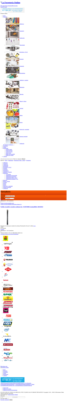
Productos (5, 16)
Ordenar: (2, 197)
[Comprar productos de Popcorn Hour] (8, 266)
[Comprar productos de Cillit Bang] (5, 277)
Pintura (5, 385)
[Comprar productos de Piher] (8, 252)
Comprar (2, 229)
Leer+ (34, 225)
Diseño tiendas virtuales (13, 394)
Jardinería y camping (14, 384)
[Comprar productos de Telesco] (8, 261)
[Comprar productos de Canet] (8, 290)
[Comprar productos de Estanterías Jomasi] (8, 306)
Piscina (8, 385)
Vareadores (28, 160)
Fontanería (3, 384)
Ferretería (29, 383)
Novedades (5, 145)
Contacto (5, 156)
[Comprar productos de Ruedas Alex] (8, 256)
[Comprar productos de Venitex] (8, 320)
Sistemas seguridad (23, 385)
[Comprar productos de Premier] (8, 286)
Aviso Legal (8, 152)
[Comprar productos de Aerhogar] (8, 244)
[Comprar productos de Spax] (8, 295)
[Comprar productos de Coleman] (8, 303)
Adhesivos (3, 383)
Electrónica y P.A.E (23, 383)
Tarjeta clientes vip (17, 204)
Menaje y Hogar (31, 384)
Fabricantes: (3, 194)
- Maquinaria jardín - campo (11, 177)
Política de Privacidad (10, 154)
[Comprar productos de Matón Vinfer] (6, 350)
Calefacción (11, 383)
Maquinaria (10, 160)
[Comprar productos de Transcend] (8, 345)
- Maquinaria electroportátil (11, 175)
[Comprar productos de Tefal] (5, 282)
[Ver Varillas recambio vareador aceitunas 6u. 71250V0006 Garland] (8, 224)
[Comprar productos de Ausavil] (8, 300)
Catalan (5, 6)
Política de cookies (9, 155)
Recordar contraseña (5, 399)
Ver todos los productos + (8, 144)
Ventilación (29, 385)
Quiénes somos (9, 149)
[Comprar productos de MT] (7, 342)
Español (2, 6)
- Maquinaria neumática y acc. (12, 179)
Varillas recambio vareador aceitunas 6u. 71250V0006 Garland (22, 207)
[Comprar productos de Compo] (5, 240)
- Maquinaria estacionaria (11, 176)
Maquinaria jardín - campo (19, 160)
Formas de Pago (9, 150)
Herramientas (7, 384)
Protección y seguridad (14, 385)
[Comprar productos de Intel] (6, 331)
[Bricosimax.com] (5, 367)
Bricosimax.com (4, 366)
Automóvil (7, 383)
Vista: (2, 199)
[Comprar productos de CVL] (8, 271)
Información (5, 148)
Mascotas (26, 384)
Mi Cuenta (3, 5)
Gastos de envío (9, 151)
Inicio (4, 15)
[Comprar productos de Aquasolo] (8, 355)
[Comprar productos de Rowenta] (8, 307)
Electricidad (16, 383)
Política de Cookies (7, 388)
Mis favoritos (15, 5)
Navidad (2, 385)
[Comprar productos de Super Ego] (8, 317)
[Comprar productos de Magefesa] (8, 358)
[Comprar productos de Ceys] (8, 326)
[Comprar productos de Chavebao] (8, 292)
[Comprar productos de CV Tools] (8, 360)
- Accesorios (8, 174)
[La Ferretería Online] (10, 2)
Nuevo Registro (8, 5)
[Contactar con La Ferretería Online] (13, 12)
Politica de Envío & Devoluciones (10, 390)
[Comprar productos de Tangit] (5, 312)
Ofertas (4, 147)
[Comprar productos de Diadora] (7, 337)
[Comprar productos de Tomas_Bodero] (6, 250)
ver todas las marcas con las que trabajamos (9, 234)
